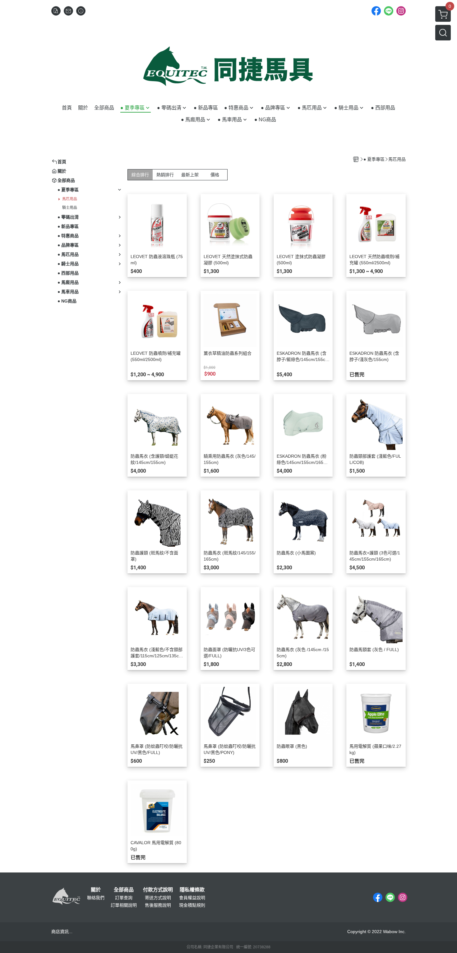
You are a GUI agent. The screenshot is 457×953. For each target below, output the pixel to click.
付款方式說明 (158, 889)
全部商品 (124, 889)
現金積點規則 (192, 905)
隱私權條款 (192, 889)
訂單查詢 (123, 897)
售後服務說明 (158, 905)
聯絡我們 (95, 897)
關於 (96, 889)
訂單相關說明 (124, 905)
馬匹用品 (69, 199)
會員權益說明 (192, 897)
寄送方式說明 (158, 897)
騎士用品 (69, 208)
